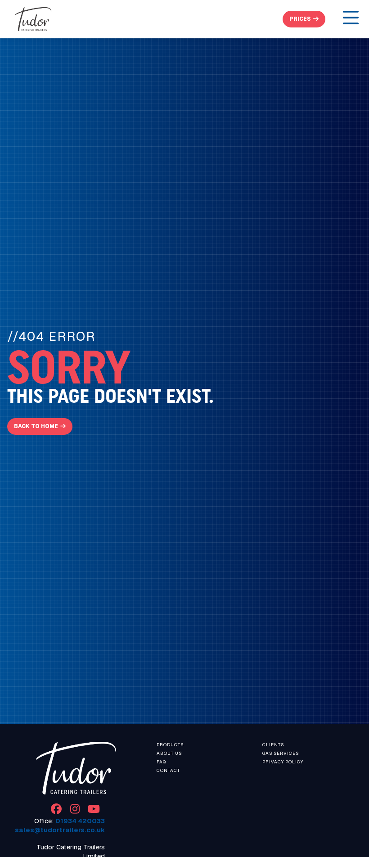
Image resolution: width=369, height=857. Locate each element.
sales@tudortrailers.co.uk (60, 830)
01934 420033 (80, 821)
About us (169, 753)
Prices (300, 18)
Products (170, 745)
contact (168, 770)
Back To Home (36, 426)
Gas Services (280, 753)
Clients (273, 745)
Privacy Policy (282, 762)
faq (161, 762)
